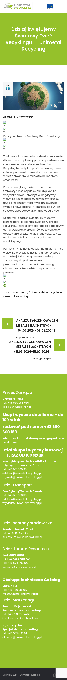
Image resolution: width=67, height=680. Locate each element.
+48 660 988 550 (18, 403)
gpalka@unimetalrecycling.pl (17, 406)
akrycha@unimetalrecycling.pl (22, 637)
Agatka (7, 116)
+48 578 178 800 (17, 563)
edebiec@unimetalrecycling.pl (21, 473)
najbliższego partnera (48, 438)
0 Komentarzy (25, 116)
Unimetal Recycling (15, 296)
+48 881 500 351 (17, 469)
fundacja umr (19, 292)
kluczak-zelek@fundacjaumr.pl (22, 537)
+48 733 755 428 (18, 614)
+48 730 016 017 (17, 590)
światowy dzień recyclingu (45, 292)
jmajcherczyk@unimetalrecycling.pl (20, 618)
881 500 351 (20, 495)
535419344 (20, 633)
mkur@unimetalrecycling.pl (20, 594)
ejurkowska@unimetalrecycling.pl (19, 567)
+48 (10, 495)
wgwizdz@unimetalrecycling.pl (22, 477)
